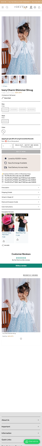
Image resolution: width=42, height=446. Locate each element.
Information (6, 433)
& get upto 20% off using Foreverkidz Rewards (18, 139)
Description (5, 187)
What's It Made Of (7, 197)
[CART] (39, 7)
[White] (21, 339)
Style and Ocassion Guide (10, 202)
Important (6, 426)
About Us (5, 420)
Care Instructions (7, 207)
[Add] (3, 241)
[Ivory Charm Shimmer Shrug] (21, 305)
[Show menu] (3, 7)
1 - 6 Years (4, 86)
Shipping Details (7, 192)
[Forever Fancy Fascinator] (8, 222)
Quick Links (6, 440)
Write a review (21, 266)
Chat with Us (33, 441)
